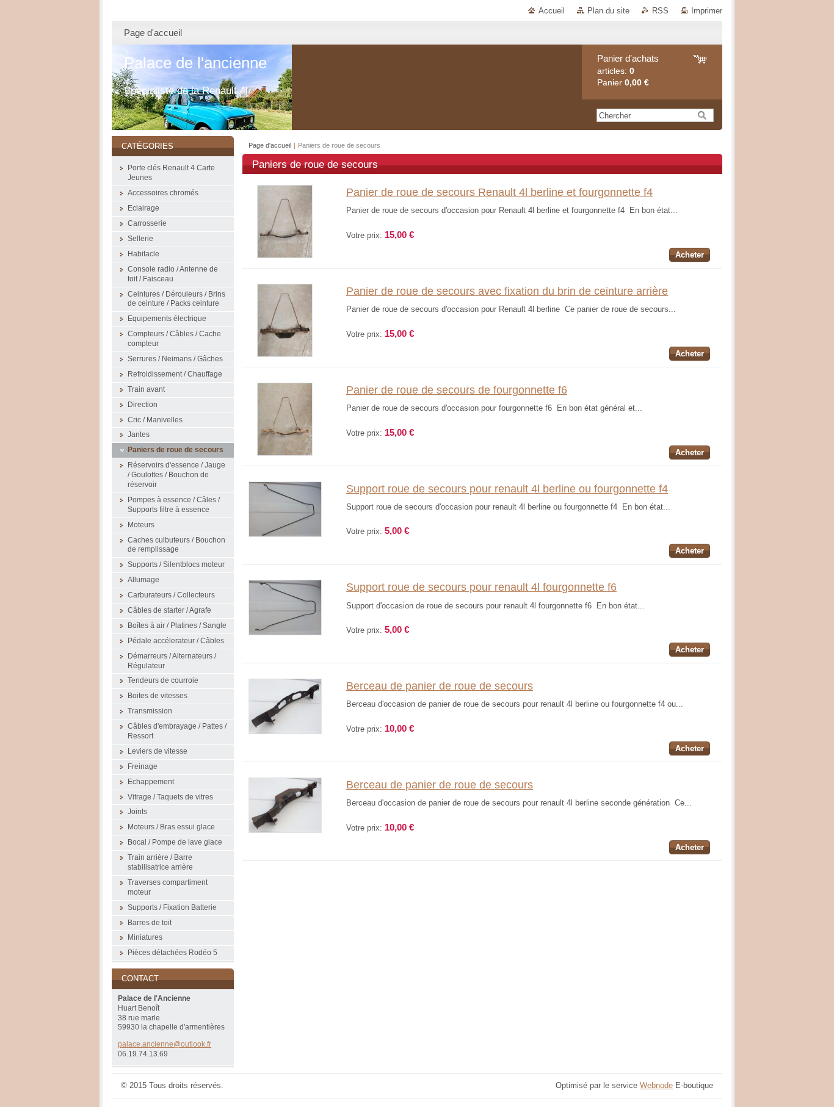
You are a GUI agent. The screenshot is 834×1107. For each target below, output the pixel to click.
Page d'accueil (269, 145)
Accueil (551, 10)
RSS (660, 10)
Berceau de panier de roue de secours (439, 686)
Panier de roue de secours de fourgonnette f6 (456, 390)
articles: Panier (628, 70)
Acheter (689, 254)
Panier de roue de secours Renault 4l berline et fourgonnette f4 (499, 192)
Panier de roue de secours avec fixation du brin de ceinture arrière (507, 291)
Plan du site (608, 10)
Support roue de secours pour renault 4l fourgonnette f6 (481, 587)
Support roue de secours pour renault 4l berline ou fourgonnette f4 (507, 489)
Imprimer (706, 10)
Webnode (656, 1085)
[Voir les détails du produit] (285, 255)
